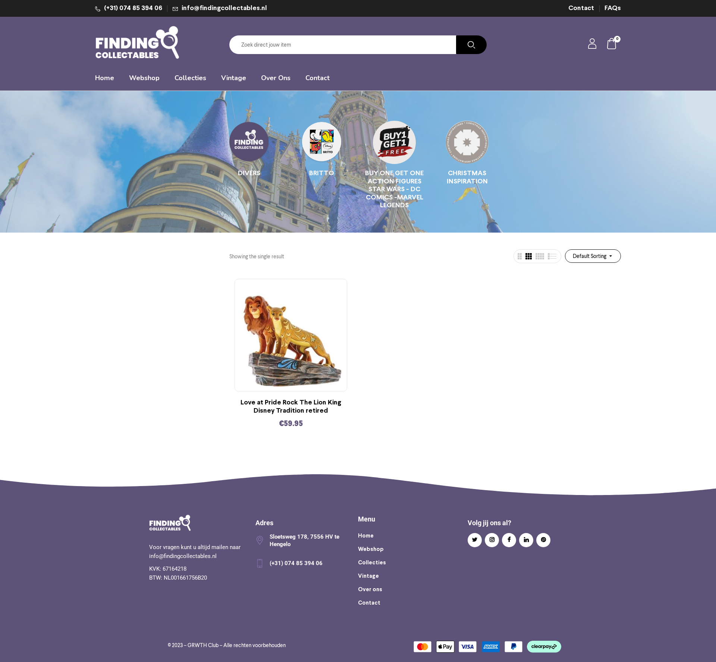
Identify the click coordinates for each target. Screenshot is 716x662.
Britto (321, 173)
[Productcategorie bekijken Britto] (321, 142)
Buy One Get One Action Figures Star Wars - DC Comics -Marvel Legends (394, 189)
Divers (249, 173)
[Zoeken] (471, 44)
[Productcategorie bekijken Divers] (248, 142)
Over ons (370, 589)
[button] (612, 45)
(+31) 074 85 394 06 (133, 8)
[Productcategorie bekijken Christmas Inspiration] (467, 142)
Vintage (368, 576)
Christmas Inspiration (467, 177)
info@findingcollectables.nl (224, 8)
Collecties (372, 562)
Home (366, 536)
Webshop (371, 549)
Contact (581, 8)
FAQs (612, 8)
